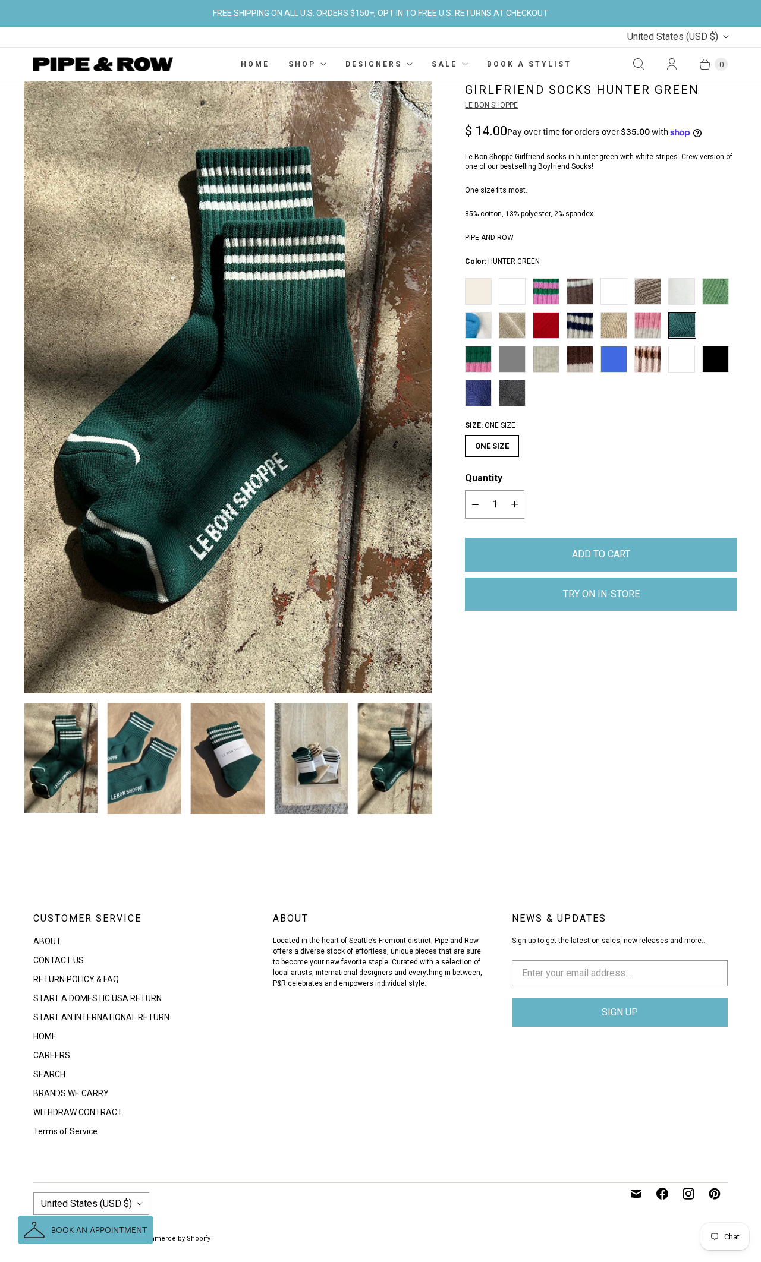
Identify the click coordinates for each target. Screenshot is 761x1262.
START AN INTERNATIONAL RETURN (101, 1017)
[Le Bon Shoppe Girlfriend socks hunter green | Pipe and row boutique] (228, 387)
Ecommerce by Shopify (173, 1238)
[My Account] (671, 64)
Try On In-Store (601, 594)
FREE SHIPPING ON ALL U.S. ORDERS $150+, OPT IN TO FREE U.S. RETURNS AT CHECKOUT (380, 13)
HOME (255, 64)
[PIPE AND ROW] (103, 64)
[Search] (638, 64)
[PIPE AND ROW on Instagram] (688, 1193)
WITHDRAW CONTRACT (77, 1112)
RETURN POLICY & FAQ (76, 979)
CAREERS (51, 1055)
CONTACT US (58, 960)
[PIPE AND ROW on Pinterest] (715, 1193)
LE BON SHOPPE (491, 105)
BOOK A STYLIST (529, 64)
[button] (85, 1230)
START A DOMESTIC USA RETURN (97, 998)
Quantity (483, 478)
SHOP (302, 64)
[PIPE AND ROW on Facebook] (662, 1193)
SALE (444, 64)
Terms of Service (65, 1131)
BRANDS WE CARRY (71, 1093)
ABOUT (47, 941)
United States (672, 36)
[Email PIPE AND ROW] (636, 1193)
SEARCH (49, 1074)
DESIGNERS (373, 64)
